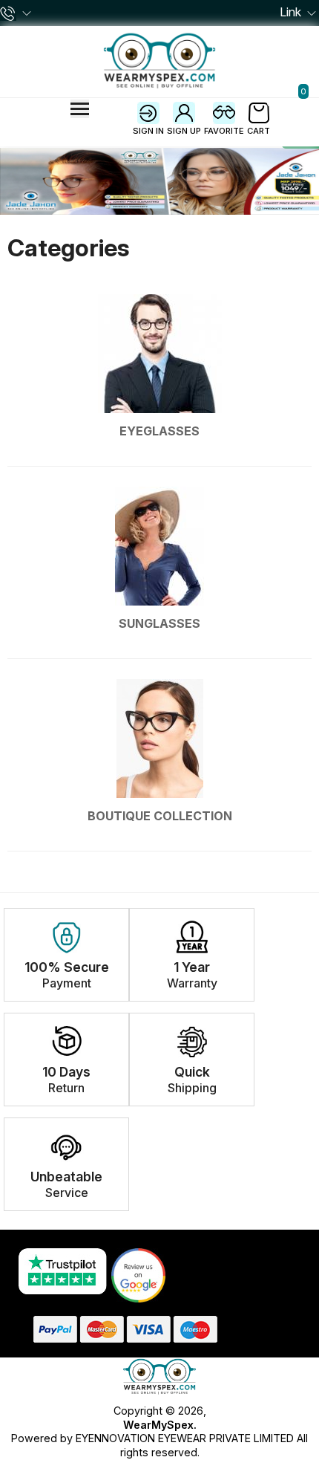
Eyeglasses (159, 431)
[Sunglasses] (159, 553)
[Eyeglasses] (159, 360)
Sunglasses (159, 623)
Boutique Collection (160, 815)
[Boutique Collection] (159, 745)
